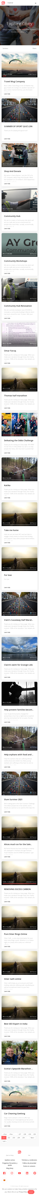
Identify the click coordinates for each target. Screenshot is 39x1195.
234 (18, 1138)
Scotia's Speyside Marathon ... (18, 1068)
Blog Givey (9, 1168)
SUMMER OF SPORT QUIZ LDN (18, 126)
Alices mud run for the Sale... (18, 844)
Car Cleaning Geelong (14, 1113)
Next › (32, 1138)
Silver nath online (12, 979)
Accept (31, 1192)
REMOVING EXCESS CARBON (17, 889)
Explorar (10, 3)
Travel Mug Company (14, 81)
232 (9, 1138)
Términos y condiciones (29, 1160)
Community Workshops (15, 261)
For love (8, 575)
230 (34, 1134)
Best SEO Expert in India (15, 1023)
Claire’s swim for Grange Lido (18, 664)
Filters (34, 48)
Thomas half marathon (15, 395)
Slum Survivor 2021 (13, 799)
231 (4, 1138)
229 (29, 1134)
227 (20, 1134)
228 (25, 1134)
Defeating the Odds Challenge (18, 440)
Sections (5, 48)
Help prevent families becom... (18, 709)
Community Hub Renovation (18, 305)
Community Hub (12, 216)
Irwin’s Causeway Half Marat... (18, 620)
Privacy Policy (23, 1192)
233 (13, 1138)
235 (23, 1138)
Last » (4, 1141)
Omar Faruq (10, 350)
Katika (7, 485)
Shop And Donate (12, 171)
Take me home (11, 530)
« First (5, 1134)
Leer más (7, 94)
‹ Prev (11, 1134)
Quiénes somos (10, 1160)
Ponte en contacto (29, 1166)
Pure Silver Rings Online (15, 934)
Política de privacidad (29, 1163)
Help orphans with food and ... (18, 754)
